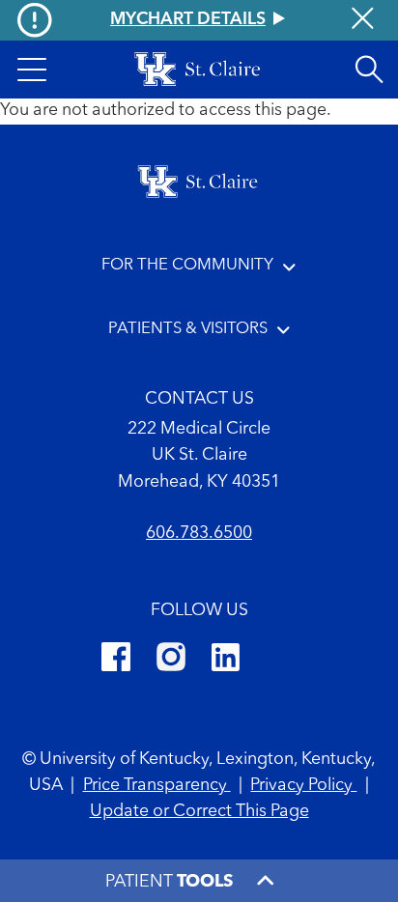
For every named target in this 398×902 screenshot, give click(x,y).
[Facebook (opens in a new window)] (115, 660)
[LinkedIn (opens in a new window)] (226, 660)
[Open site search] (369, 70)
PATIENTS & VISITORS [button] (188, 329)
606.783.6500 (199, 533)
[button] (32, 70)
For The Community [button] (187, 265)
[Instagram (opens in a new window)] (170, 660)
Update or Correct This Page (199, 811)
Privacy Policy (303, 785)
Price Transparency (157, 785)
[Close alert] (363, 21)
